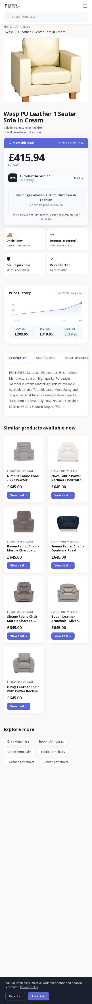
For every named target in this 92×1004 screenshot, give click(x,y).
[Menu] (85, 6)
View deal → (18, 495)
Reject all (15, 996)
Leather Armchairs (20, 762)
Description (17, 358)
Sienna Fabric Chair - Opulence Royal (67, 548)
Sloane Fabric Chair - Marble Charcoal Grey (23, 619)
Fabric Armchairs (53, 752)
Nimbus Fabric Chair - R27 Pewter (23, 478)
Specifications (45, 358)
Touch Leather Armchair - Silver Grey (64, 619)
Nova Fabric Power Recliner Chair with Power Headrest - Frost (66, 478)
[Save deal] (38, 442)
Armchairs (22, 26)
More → (79, 177)
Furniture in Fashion (28, 128)
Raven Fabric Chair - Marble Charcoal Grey (23, 548)
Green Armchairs (19, 752)
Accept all (38, 996)
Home (8, 26)
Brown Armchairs (51, 741)
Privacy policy (29, 987)
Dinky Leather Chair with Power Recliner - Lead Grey (23, 689)
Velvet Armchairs (56, 762)
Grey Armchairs (18, 741)
